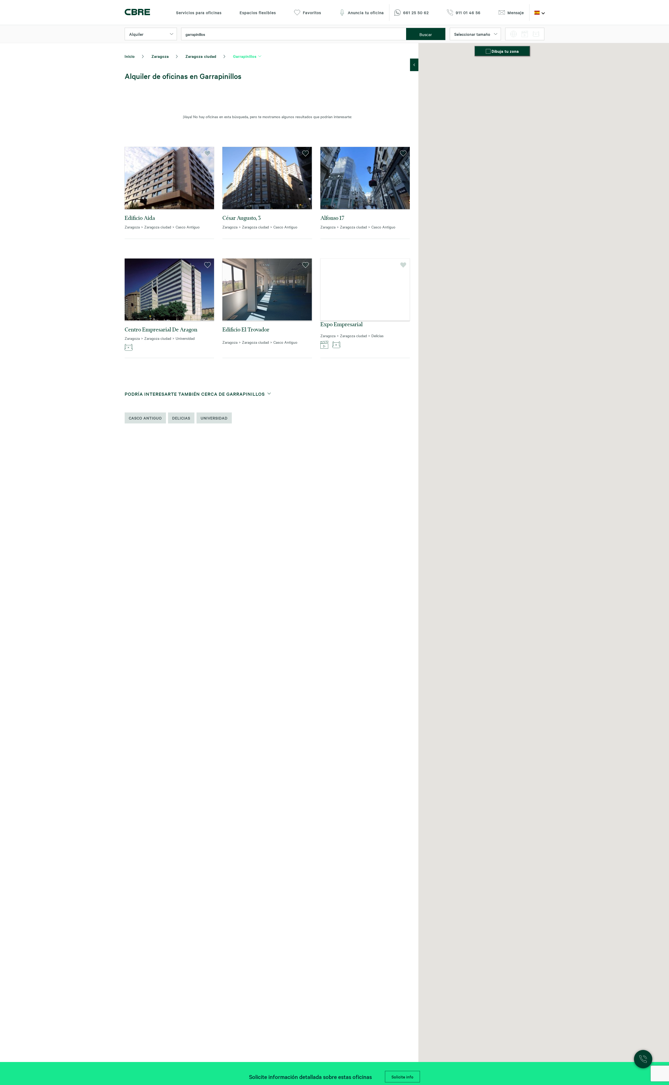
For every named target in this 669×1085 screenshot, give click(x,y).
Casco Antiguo (145, 418)
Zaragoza (160, 56)
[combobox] (293, 34)
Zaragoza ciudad (201, 56)
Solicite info (402, 1077)
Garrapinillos (245, 56)
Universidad (214, 418)
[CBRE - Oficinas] (137, 12)
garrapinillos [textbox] (195, 34)
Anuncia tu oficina (366, 12)
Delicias (181, 418)
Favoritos (312, 12)
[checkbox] (489, 51)
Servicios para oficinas (199, 12)
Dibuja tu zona (505, 51)
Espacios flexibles (258, 12)
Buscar (425, 34)
